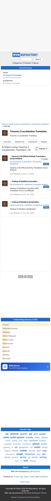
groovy (7, 447)
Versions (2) (19, 142)
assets (42, 434)
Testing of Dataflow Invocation (25, 181)
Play (21, 476)
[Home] (25, 56)
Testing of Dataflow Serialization (25, 202)
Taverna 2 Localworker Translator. (28, 131)
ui (21, 461)
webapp (32, 461)
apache (24, 434)
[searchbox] (20, 59)
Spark (26, 476)
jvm (31, 447)
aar (7, 434)
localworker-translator (40, 124)
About (35, 63)
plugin (20, 454)
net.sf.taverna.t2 (16, 184)
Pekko (32, 476)
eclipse (42, 440)
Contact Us (22, 497)
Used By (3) (32, 142)
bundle (30, 437)
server (7, 457)
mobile (24, 450)
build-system (17, 437)
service (15, 457)
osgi (44, 450)
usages (45, 159)
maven (15, 450)
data (26, 440)
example (8, 444)
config (15, 440)
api (31, 434)
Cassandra (43, 476)
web (25, 460)
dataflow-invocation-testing (36, 184)
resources (30, 454)
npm (39, 450)
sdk (44, 454)
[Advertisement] (25, 25)
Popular (27, 63)
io (13, 447)
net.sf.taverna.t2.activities (19, 124)
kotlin (37, 447)
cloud (8, 440)
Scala (16, 476)
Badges (44, 142)
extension (17, 444)
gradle (44, 444)
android (14, 434)
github (36, 443)
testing (43, 457)
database (33, 440)
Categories (17, 63)
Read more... (25, 482)
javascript (24, 447)
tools (17, 461)
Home (4, 124)
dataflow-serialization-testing (37, 205)
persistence (10, 454)
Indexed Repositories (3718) (26, 320)
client (37, 437)
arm (36, 434)
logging (7, 451)
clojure (44, 437)
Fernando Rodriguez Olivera (35, 493)
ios (16, 447)
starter (35, 457)
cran (21, 441)
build (6, 437)
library (45, 447)
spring (23, 457)
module (32, 450)
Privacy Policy (34, 497)
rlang (38, 454)
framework (27, 444)
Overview (7, 142)
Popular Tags (25, 429)
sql (29, 457)
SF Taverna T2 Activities (12, 75)
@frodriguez (35, 471)
